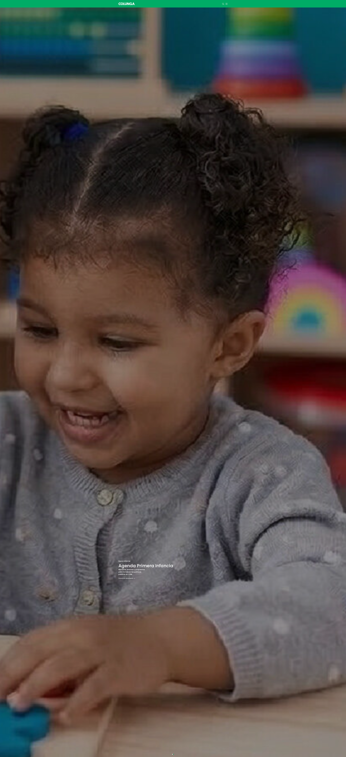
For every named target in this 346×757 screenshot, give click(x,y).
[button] (172, 754)
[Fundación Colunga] (126, 3)
